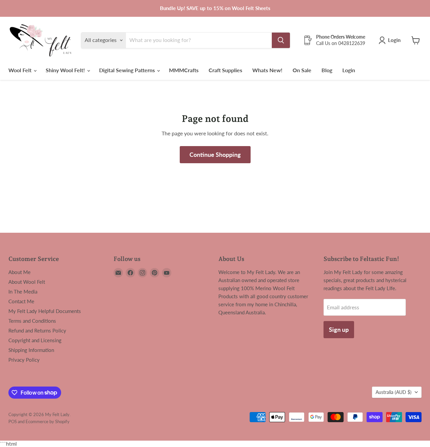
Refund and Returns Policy (37, 330)
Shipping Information (31, 350)
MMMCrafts (184, 70)
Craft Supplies (225, 70)
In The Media (22, 291)
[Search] (281, 40)
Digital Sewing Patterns (127, 70)
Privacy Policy (24, 360)
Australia (394, 392)
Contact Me (21, 301)
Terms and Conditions (32, 321)
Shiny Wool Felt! (66, 70)
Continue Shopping (215, 154)
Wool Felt (20, 70)
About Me (19, 272)
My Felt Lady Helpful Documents (44, 311)
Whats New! (267, 70)
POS (12, 421)
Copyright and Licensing (34, 340)
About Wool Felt (26, 282)
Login (348, 70)
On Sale (302, 70)
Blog (326, 70)
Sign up (339, 329)
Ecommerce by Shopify (48, 421)
